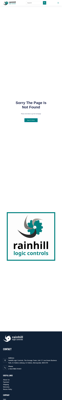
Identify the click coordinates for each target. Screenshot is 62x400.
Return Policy (7, 389)
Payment (6, 382)
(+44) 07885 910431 (14, 369)
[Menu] (58, 3)
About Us (6, 380)
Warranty (6, 387)
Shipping (6, 384)
